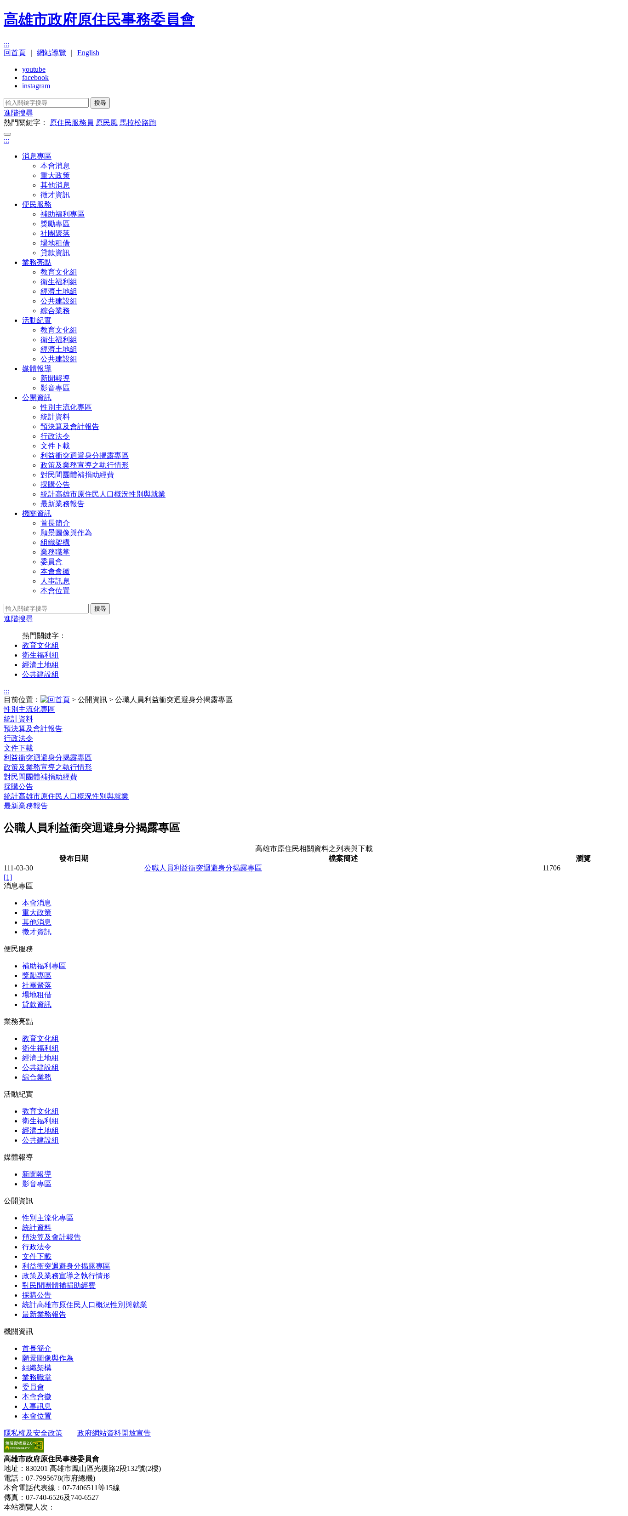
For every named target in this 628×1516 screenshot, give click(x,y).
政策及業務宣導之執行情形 (84, 465)
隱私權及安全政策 (33, 1433)
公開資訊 (36, 397)
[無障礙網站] (24, 1450)
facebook (35, 77)
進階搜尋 (18, 113)
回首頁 (15, 53)
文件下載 (55, 446)
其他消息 (55, 185)
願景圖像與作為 (66, 533)
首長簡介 (55, 523)
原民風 (107, 122)
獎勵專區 (55, 224)
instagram (36, 86)
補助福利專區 (62, 214)
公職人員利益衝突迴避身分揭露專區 (203, 868)
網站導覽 (51, 53)
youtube (34, 69)
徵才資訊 (55, 195)
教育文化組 (58, 272)
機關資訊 (36, 513)
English (88, 53)
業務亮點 (36, 262)
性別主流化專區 (66, 407)
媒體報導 (36, 368)
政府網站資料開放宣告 (114, 1433)
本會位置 (55, 591)
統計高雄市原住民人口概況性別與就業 (103, 494)
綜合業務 (55, 311)
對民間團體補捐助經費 (77, 475)
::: (6, 44)
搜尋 (100, 102)
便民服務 (36, 204)
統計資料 (55, 417)
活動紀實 (36, 320)
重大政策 (55, 175)
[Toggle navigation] (7, 134)
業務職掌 (55, 552)
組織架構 (55, 542)
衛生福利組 (58, 282)
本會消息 (55, 166)
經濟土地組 (58, 291)
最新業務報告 (62, 504)
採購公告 (55, 484)
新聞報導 (55, 378)
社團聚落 (55, 233)
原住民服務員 (72, 122)
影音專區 (55, 388)
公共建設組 (58, 301)
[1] (8, 877)
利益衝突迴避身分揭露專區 (84, 455)
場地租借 (55, 243)
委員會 (51, 562)
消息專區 (36, 156)
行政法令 (55, 436)
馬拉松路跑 (138, 122)
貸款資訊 (55, 253)
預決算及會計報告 (69, 426)
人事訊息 (55, 581)
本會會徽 (55, 571)
